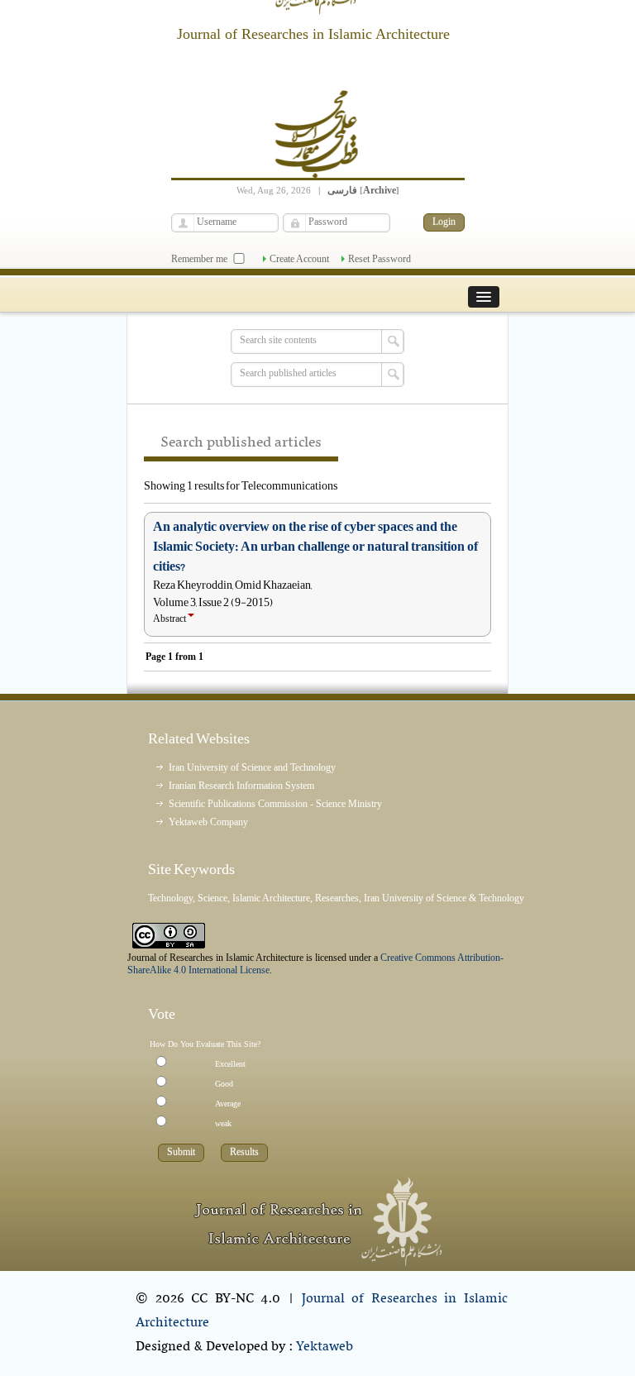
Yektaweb (324, 1347)
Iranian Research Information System (241, 785)
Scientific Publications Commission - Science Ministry (275, 804)
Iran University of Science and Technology (252, 767)
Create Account (299, 259)
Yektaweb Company (208, 822)
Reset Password (379, 259)
